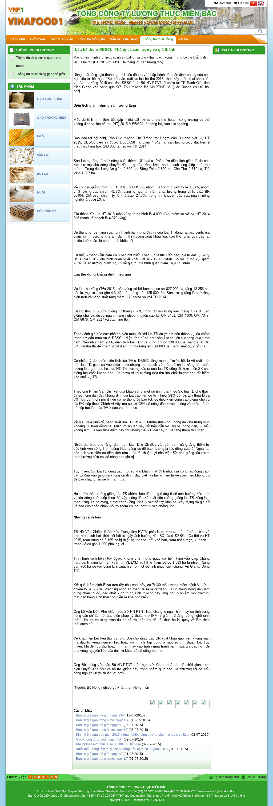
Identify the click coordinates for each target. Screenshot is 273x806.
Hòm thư (225, 3)
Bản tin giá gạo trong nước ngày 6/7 (102, 730)
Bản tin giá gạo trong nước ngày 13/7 (103, 720)
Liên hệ (243, 3)
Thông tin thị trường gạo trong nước (38, 62)
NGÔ (40, 136)
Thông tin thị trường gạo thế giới (40, 74)
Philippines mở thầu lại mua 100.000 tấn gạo (108, 744)
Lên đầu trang (256, 777)
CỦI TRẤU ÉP (46, 211)
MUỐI (41, 192)
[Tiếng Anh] (261, 3)
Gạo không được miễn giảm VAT (99, 739)
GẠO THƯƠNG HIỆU (51, 117)
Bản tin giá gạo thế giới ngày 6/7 (99, 725)
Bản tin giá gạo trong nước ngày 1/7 (102, 759)
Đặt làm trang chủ (226, 777)
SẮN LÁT (43, 155)
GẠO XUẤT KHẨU (49, 98)
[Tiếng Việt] (253, 3)
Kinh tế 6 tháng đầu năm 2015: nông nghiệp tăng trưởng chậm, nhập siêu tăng (133, 735)
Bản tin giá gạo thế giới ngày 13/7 (101, 715)
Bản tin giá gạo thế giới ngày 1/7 (100, 754)
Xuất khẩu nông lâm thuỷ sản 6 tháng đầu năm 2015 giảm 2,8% (122, 749)
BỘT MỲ (43, 173)
